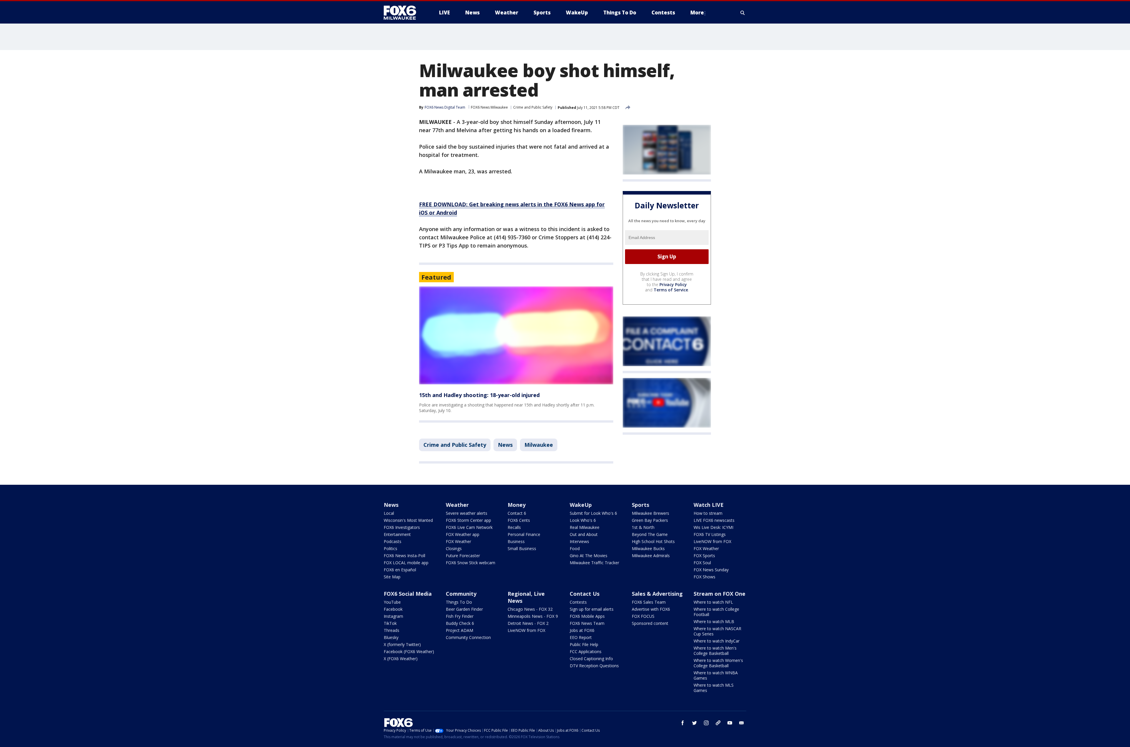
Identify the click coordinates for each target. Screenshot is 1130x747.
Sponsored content (650, 623)
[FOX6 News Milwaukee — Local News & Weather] (403, 13)
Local (389, 513)
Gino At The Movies (588, 555)
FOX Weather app (462, 534)
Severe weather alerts (466, 513)
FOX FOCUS (643, 616)
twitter (694, 723)
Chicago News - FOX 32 (530, 609)
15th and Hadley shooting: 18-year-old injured (479, 395)
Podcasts (392, 541)
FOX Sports (704, 555)
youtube (729, 723)
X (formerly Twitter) (402, 644)
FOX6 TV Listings (710, 534)
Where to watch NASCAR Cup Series (717, 631)
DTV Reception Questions (594, 665)
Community (461, 593)
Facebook (393, 609)
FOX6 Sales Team (649, 602)
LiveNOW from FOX (712, 541)
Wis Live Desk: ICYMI (713, 527)
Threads (391, 630)
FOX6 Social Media (408, 593)
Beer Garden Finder (464, 609)
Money (517, 504)
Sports (640, 504)
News (505, 444)
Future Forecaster (463, 555)
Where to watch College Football (716, 611)
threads (718, 723)
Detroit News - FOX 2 (528, 623)
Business (516, 541)
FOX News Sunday (711, 569)
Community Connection (468, 637)
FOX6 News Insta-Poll (404, 555)
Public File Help (584, 644)
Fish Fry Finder (459, 616)
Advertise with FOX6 (651, 609)
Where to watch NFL (713, 602)
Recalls (514, 527)
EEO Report (581, 637)
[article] (516, 335)
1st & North (643, 527)
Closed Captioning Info (591, 658)
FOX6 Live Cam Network (469, 527)
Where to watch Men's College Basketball (715, 650)
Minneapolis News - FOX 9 (533, 616)
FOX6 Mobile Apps (587, 616)
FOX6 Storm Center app (468, 520)
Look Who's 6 (583, 520)
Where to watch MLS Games (714, 687)
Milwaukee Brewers (650, 513)
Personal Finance (524, 534)
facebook (682, 723)
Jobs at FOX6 (582, 630)
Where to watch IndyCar (717, 641)
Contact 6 (517, 513)
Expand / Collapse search (742, 12)
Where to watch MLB (714, 621)
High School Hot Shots (653, 541)
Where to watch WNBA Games (716, 675)
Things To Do (459, 602)
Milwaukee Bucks (648, 548)
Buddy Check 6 (460, 623)
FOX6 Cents (519, 520)
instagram (706, 723)
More (697, 12)
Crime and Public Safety (532, 107)
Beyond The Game (650, 534)
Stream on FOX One (719, 593)
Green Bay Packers (650, 520)
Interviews (579, 541)
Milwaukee (538, 444)
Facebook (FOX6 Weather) (409, 651)
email (741, 723)
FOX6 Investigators (402, 527)
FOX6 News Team (587, 623)
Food (575, 548)
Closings (454, 548)
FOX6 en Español (400, 569)
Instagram (393, 616)
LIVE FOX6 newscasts (714, 520)
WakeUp (581, 504)
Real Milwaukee (584, 527)
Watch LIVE (709, 504)
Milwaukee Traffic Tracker (594, 562)
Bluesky (391, 637)
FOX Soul (702, 562)
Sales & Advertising (657, 593)
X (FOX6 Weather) (401, 658)
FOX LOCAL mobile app (406, 562)
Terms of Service (671, 290)
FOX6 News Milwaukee (489, 107)
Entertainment (397, 534)
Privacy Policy (673, 284)
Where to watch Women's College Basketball (718, 663)
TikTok (390, 623)
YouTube (392, 602)
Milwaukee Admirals (651, 555)
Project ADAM (459, 630)
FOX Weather (458, 541)
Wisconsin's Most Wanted (408, 520)
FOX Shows (704, 577)
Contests (578, 602)
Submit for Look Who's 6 (593, 513)
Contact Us (584, 593)
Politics (390, 548)
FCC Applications (585, 651)
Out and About (584, 534)
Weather (457, 504)
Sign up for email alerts (592, 609)
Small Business (522, 548)
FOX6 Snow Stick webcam (470, 562)
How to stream (708, 513)
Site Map (392, 577)
